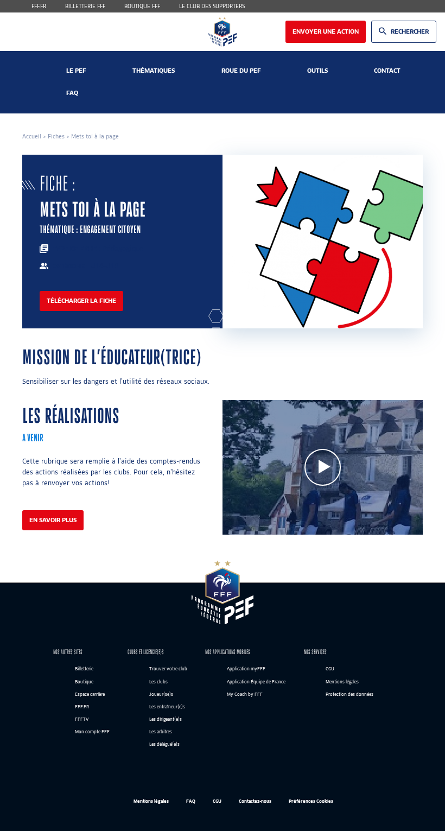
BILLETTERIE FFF (85, 6)
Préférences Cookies (311, 801)
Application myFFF (246, 669)
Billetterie (84, 669)
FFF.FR (38, 6)
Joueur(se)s (161, 694)
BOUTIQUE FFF (142, 6)
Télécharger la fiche (81, 301)
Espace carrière (90, 694)
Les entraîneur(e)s (167, 706)
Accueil (31, 136)
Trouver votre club (168, 669)
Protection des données (349, 694)
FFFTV (81, 719)
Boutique (84, 681)
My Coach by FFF (245, 694)
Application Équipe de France (256, 681)
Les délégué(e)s (164, 744)
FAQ (190, 801)
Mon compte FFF (92, 732)
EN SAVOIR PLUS (53, 520)
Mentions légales (342, 681)
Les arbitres (160, 732)
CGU (330, 669)
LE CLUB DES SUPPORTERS (212, 6)
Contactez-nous (255, 801)
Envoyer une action (326, 31)
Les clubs (158, 681)
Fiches (56, 136)
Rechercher (410, 31)
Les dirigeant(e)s (165, 719)
